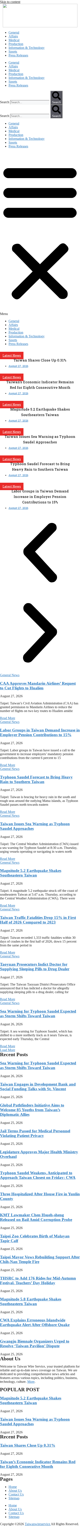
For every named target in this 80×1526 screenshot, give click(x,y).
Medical (14, 40)
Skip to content (10, 2)
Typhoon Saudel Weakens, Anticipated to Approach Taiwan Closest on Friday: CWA (38, 1175)
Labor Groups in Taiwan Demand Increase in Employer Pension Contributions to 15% (40, 732)
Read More (7, 718)
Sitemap (14, 1498)
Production (16, 44)
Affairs (13, 36)
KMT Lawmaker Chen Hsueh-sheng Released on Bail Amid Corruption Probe (36, 1217)
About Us (15, 1490)
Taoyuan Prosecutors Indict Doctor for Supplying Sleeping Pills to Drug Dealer (34, 966)
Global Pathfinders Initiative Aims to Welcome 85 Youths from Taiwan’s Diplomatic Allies (32, 1110)
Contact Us (16, 1494)
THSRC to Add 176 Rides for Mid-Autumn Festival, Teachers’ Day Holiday (38, 1280)
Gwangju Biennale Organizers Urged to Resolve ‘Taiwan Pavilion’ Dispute (34, 1343)
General (14, 32)
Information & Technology (27, 47)
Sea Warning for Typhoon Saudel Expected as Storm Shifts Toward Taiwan (38, 1013)
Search (4, 102)
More (31, 1381)
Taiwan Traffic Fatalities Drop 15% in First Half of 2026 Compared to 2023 (38, 919)
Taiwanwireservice (38, 1524)
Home (13, 1487)
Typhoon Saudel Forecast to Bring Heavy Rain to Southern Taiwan (36, 779)
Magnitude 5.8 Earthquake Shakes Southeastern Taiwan (30, 1301)
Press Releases (18, 55)
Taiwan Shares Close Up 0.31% (27, 1445)
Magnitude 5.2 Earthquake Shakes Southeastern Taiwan (30, 872)
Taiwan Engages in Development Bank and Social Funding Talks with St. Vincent (38, 1086)
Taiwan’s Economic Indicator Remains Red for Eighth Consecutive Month (38, 1464)
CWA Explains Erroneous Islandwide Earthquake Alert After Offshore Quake (35, 1322)
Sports (13, 51)
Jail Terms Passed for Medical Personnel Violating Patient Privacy (35, 1133)
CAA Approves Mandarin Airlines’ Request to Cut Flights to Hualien (38, 685)
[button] (40, 234)
